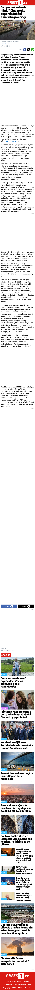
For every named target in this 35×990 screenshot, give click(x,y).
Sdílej (7, 606)
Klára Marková (5, 44)
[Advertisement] (17, 105)
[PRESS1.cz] (17, 2)
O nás (7, 981)
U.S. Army (4, 651)
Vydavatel (26, 981)
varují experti (11, 141)
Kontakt (19, 981)
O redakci (13, 981)
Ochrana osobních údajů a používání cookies (17, 984)
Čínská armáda (11, 651)
